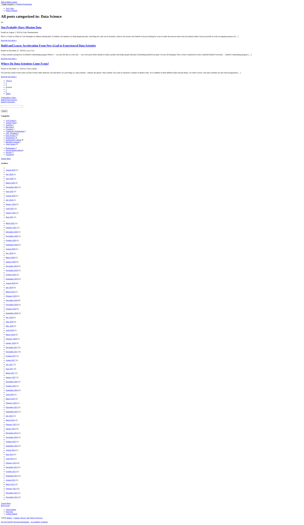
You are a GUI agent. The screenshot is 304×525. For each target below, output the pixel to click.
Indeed (9, 518)
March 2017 (10, 373)
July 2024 (9, 200)
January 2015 (11, 429)
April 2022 (10, 209)
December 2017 (12, 347)
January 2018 (11, 343)
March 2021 (10, 223)
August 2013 (10, 480)
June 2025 (9, 191)
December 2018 (12, 300)
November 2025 (12, 187)
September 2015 (12, 412)
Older (8, 94)
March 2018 (10, 335)
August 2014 (10, 450)
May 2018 (9, 326)
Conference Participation (15, 131)
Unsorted (9, 155)
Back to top (5, 506)
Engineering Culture (13, 140)
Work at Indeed (11, 11)
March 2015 (10, 420)
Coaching (9, 129)
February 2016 (11, 403)
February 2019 (11, 296)
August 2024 (10, 196)
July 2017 (9, 365)
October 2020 (11, 240)
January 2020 (11, 262)
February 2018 (11, 339)
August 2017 (10, 360)
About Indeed (11, 510)
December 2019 (12, 266)
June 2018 (9, 322)
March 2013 (10, 484)
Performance (11, 148)
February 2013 (11, 489)
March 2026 (10, 183)
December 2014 (12, 433)
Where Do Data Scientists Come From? (25, 63)
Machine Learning (13, 142)
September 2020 (12, 245)
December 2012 (12, 493)
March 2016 (10, 399)
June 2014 (9, 454)
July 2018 (9, 317)
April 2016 (10, 395)
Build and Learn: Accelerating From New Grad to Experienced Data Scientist (48, 45)
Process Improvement (14, 150)
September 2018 (12, 313)
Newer (9, 81)
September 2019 (12, 279)
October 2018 (11, 309)
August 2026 (10, 170)
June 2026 (9, 179)
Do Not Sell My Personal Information (15, 522)
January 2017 (11, 377)
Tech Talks (10, 8)
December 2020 (12, 232)
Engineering (10, 138)
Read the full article (9, 40)
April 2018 (10, 330)
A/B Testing (10, 121)
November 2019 (12, 270)
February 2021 (11, 228)
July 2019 (9, 288)
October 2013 (11, 472)
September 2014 (12, 446)
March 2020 (10, 258)
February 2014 (11, 463)
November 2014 (12, 437)
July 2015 (9, 416)
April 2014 (10, 459)
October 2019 (11, 275)
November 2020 (12, 236)
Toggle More (6, 159)
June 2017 (9, 369)
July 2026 (9, 174)
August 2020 (10, 249)
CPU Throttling (12, 133)
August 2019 (10, 283)
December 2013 (12, 467)
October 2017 (11, 356)
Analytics (9, 125)
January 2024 (11, 204)
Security (9, 152)
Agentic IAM (11, 123)
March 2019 (10, 292)
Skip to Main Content (9, 2)
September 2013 (12, 476)
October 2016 (11, 386)
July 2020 (9, 253)
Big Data (9, 127)
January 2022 (11, 213)
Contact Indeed (11, 514)
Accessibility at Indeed (39, 522)
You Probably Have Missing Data (21, 27)
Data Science (11, 136)
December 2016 (12, 382)
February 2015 (11, 424)
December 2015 (12, 407)
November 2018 (12, 305)
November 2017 (12, 352)
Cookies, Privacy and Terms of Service (28, 518)
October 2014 (11, 442)
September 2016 (12, 390)
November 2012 (12, 497)
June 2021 (9, 217)
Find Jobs (9, 512)
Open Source (11, 144)
